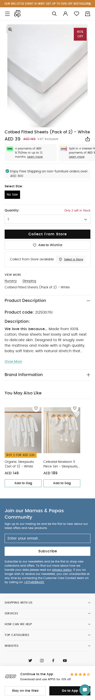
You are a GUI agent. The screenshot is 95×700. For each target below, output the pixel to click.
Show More (13, 361)
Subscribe (47, 551)
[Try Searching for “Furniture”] (54, 14)
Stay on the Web (25, 690)
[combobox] (47, 219)
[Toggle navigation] (7, 14)
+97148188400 (34, 582)
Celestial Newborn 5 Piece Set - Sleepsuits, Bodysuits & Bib (60, 464)
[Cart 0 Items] (87, 14)
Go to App (70, 690)
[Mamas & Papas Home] (17, 13)
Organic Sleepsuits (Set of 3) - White (19, 464)
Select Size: (14, 186)
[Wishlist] (36, 408)
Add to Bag (23, 483)
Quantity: (12, 210)
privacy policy (62, 569)
